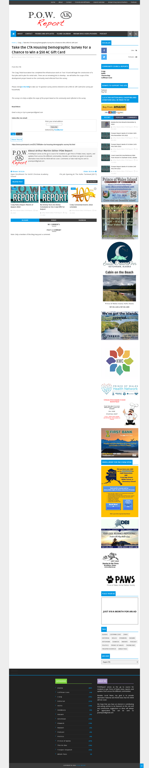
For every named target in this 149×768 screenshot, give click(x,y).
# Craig (19, 134)
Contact (69, 2)
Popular (120, 117)
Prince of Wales (117, 645)
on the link (25, 87)
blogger (25, 220)
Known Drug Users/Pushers (117, 2)
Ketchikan (106, 642)
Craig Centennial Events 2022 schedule (81, 206)
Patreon (104, 90)
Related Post (17, 182)
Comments (132, 117)
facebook (82, 220)
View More (92, 182)
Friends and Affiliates (82, 2)
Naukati (125, 642)
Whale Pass (123, 649)
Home (53, 2)
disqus (53, 220)
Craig (19, 43)
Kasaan (132, 638)
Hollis (114, 638)
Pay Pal (103, 92)
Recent (107, 117)
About (61, 2)
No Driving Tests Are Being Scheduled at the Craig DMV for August (52, 207)
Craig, (39, 57)
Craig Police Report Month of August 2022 (22, 206)
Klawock (116, 642)
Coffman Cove (115, 634)
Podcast (134, 2)
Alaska (104, 634)
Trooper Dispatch (109, 649)
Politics (105, 645)
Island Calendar (99, 2)
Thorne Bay (130, 645)
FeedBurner (58, 130)
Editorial (105, 638)
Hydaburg (123, 638)
